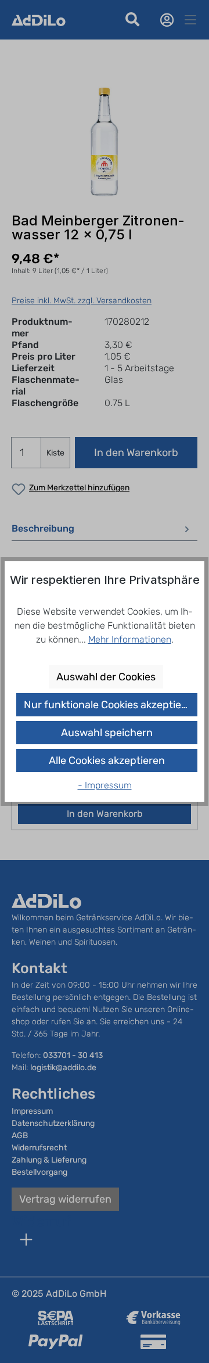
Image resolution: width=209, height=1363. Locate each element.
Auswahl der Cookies (106, 676)
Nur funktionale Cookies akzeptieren (110, 704)
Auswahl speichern (107, 732)
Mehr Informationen (129, 639)
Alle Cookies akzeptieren (107, 760)
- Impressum (105, 785)
